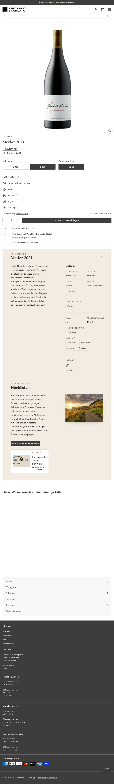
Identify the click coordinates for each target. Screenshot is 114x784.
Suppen (70, 348)
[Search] (108, 16)
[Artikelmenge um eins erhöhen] (17, 220)
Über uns (6, 631)
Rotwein (91, 275)
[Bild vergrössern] (84, 408)
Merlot (70, 306)
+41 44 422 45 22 (10, 665)
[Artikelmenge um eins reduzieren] (5, 220)
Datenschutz (8, 644)
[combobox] (57, 16)
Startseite (7, 136)
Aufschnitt (71, 342)
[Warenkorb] (102, 9)
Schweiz (69, 285)
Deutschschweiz (95, 285)
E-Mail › (6, 668)
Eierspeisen (86, 342)
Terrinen (82, 348)
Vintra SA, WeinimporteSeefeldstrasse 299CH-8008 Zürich (13, 657)
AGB (4, 639)
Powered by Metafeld (47, 777)
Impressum (7, 635)
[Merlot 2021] (21, 526)
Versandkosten (22, 214)
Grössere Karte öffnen (39, 468)
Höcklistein (10, 149)
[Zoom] (109, 130)
